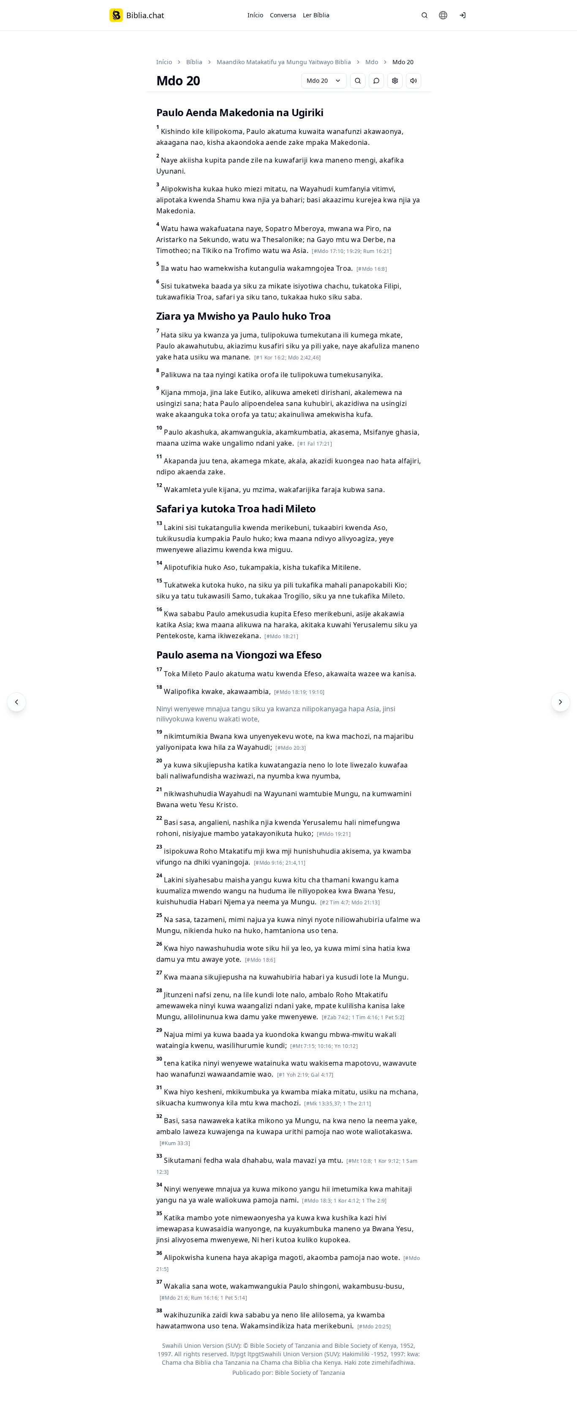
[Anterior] (16, 702)
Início (255, 15)
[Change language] (443, 15)
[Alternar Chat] (376, 80)
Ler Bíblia (316, 15)
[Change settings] (395, 80)
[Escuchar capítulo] (413, 80)
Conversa (283, 15)
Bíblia (194, 62)
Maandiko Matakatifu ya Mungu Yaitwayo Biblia (284, 62)
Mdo (371, 62)
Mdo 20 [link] (403, 62)
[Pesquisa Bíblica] (424, 15)
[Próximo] (560, 702)
